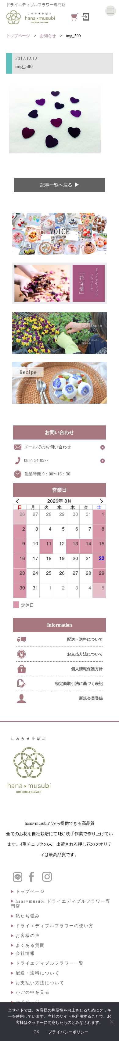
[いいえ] (111, 1022)
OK (36, 1031)
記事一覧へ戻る (56, 184)
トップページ (18, 35)
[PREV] (19, 500)
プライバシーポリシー (68, 1031)
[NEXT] (100, 500)
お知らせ (48, 35)
